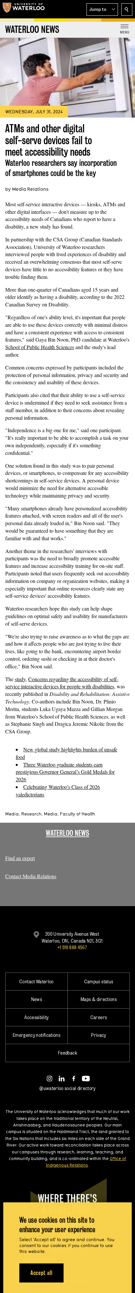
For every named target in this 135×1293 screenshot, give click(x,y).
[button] (102, 9)
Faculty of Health (77, 813)
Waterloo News (67, 833)
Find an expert (20, 858)
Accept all (41, 1272)
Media (12, 813)
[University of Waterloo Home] (24, 9)
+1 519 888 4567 (72, 947)
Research (31, 813)
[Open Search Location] (126, 9)
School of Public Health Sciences (39, 347)
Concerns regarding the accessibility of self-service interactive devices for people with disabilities (61, 683)
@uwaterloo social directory (67, 1088)
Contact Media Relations (30, 876)
